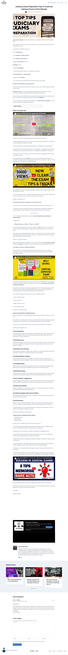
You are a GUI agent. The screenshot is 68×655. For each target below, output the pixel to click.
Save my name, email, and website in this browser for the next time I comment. (29, 641)
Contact (54, 651)
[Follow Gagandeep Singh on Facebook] (19, 557)
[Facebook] (31, 651)
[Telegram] (35, 651)
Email (29, 638)
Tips (58, 2)
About (65, 651)
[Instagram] (33, 651)
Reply (53, 600)
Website (44, 638)
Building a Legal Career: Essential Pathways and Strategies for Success (33, 581)
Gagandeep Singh (23, 546)
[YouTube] (37, 651)
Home (50, 651)
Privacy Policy (59, 651)
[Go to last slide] (8, 577)
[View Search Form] (66, 3)
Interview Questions (52, 2)
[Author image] (26, 12)
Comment (15, 622)
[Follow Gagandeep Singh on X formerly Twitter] (21, 557)
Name (15, 638)
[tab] (32, 588)
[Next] (60, 577)
